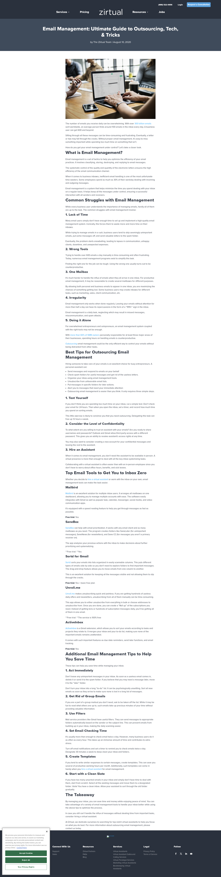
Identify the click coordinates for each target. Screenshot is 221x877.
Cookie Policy (22, 848)
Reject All (26, 860)
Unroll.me (70, 593)
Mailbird (69, 493)
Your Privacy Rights (26, 867)
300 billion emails (143, 123)
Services (61, 12)
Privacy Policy (149, 851)
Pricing (84, 12)
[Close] (47, 831)
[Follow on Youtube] (191, 854)
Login (180, 5)
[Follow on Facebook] (176, 854)
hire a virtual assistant (98, 479)
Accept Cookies (26, 853)
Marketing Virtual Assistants (124, 863)
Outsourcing (71, 343)
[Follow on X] (181, 854)
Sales (54, 854)
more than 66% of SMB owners (85, 335)
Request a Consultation (199, 4)
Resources (139, 12)
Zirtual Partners (89, 851)
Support (55, 851)
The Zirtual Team (102, 42)
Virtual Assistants (120, 851)
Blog (85, 857)
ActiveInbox (70, 628)
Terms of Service (150, 854)
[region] (26, 851)
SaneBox (69, 528)
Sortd (68, 562)
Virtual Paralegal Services (123, 860)
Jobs (162, 12)
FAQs (85, 854)
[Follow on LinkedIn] (186, 854)
